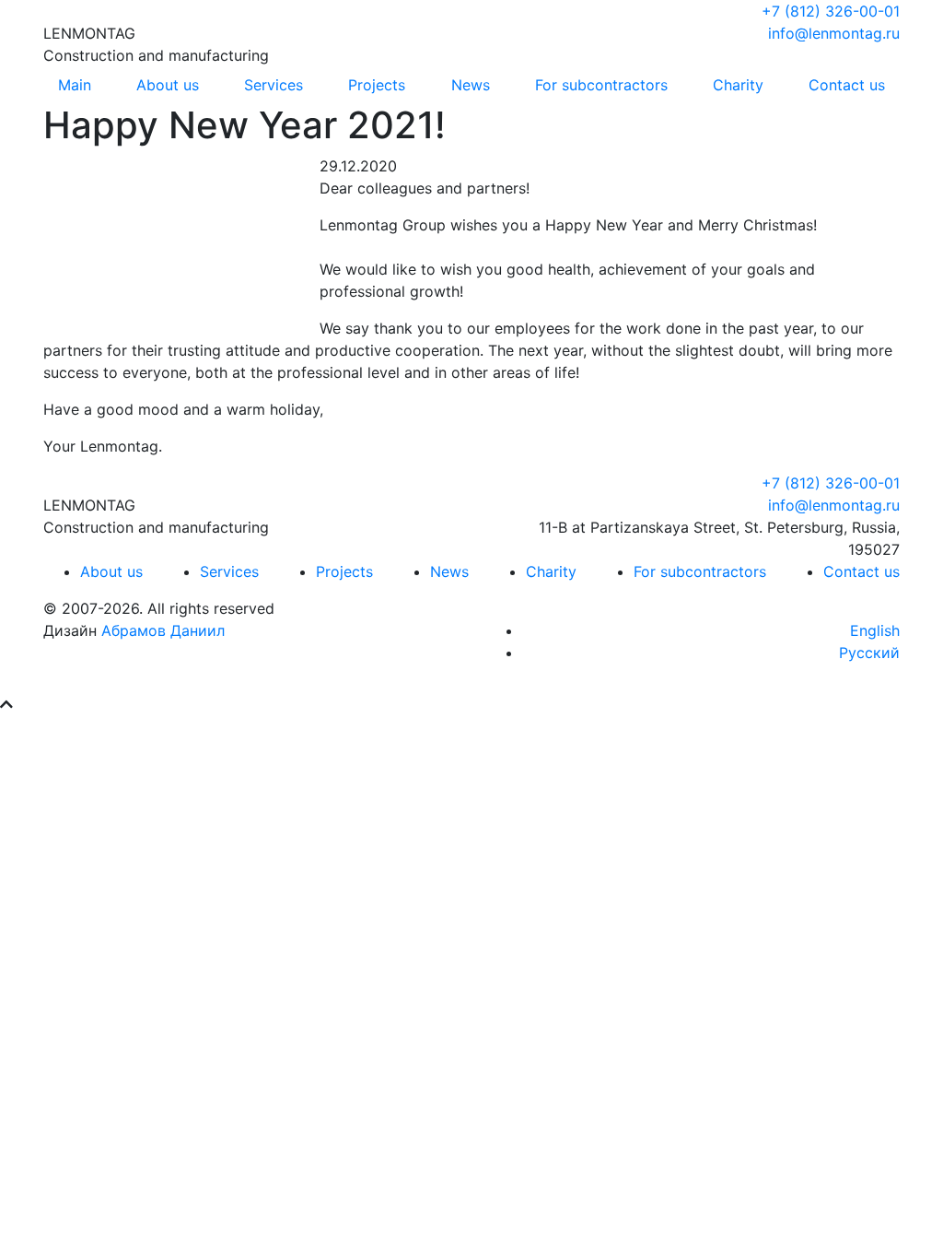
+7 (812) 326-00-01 (831, 11)
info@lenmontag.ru (834, 33)
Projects (376, 85)
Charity (738, 85)
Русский (869, 652)
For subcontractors (601, 85)
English (875, 630)
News (470, 85)
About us (167, 85)
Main (74, 85)
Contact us (847, 85)
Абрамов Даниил (163, 630)
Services (273, 85)
